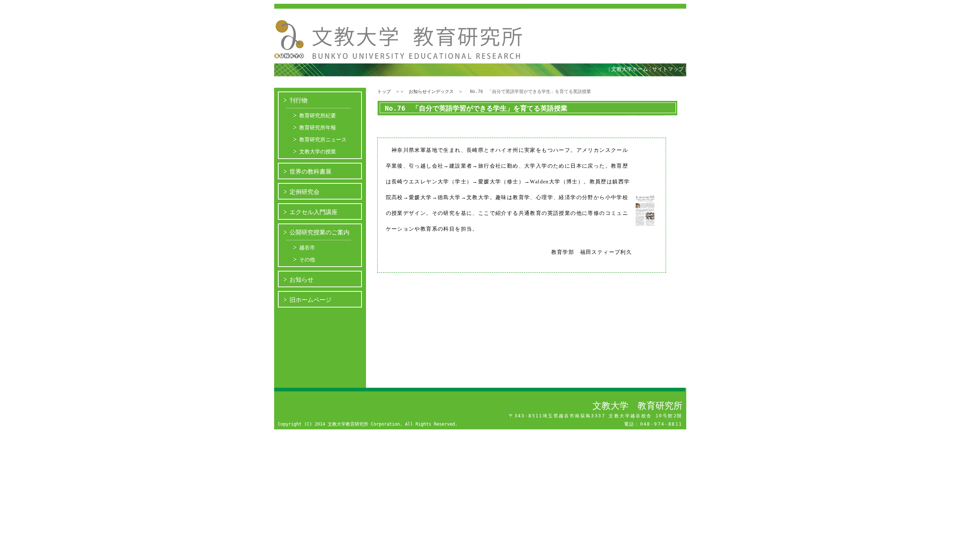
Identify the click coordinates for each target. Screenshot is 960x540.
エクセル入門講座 (314, 212)
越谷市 (307, 247)
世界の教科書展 (311, 171)
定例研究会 (305, 191)
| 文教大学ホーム (628, 69)
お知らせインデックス (431, 91)
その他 (307, 259)
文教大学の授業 (317, 151)
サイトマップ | (671, 69)
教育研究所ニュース (322, 139)
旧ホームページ (311, 299)
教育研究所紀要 (317, 115)
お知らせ (302, 279)
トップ (384, 91)
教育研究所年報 (317, 127)
